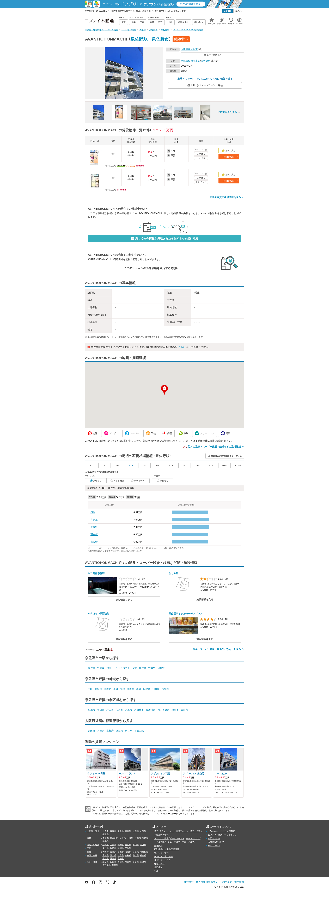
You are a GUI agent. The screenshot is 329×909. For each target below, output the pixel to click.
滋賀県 (119, 730)
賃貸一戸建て (196, 831)
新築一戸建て (174, 842)
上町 (115, 688)
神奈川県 (114, 838)
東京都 (105, 838)
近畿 (89, 852)
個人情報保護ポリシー (208, 881)
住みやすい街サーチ (163, 856)
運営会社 (189, 881)
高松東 (98, 688)
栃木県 (145, 838)
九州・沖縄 (92, 862)
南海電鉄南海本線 (190, 60)
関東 (89, 838)
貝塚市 (91, 709)
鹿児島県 (106, 865)
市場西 (165, 688)
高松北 (107, 688)
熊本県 (128, 862)
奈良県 (128, 730)
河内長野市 (163, 709)
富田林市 (139, 709)
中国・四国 (92, 855)
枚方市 (110, 709)
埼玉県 (123, 838)
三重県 (128, 848)
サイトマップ (214, 845)
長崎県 (121, 862)
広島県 (105, 855)
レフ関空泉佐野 (96, 573)
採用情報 (239, 881)
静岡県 (121, 848)
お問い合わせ (214, 838)
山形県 (143, 831)
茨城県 (138, 838)
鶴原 (92, 512)
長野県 (121, 844)
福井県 (143, 844)
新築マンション (177, 838)
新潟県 (105, 844)
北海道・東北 (93, 831)
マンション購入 (161, 838)
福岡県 (105, 862)
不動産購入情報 (161, 835)
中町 (90, 688)
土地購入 (158, 845)
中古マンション (193, 838)
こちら (182, 347)
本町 (138, 688)
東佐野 (94, 541)
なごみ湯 (173, 573)
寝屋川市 (150, 709)
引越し (157, 871)
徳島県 (143, 855)
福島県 (105, 834)
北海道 (105, 831)
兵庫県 (100, 730)
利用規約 (227, 881)
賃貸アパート (182, 831)
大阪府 (184, 49)
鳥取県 (121, 855)
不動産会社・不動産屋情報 (166, 849)
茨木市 (119, 709)
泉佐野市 (160, 39)
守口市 (100, 709)
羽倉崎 (94, 534)
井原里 (94, 519)
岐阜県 (113, 848)
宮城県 (128, 831)
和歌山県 (139, 730)
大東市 (184, 709)
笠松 (122, 688)
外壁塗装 (158, 867)
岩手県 (121, 831)
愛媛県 (113, 858)
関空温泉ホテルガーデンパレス (185, 613)
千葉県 (130, 838)
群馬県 (105, 841)
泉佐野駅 (139, 39)
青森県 (113, 831)
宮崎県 (143, 862)
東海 (89, 848)
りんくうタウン (121, 668)
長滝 (134, 668)
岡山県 (113, 855)
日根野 (161, 668)
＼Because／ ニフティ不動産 (221, 831)
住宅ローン (159, 863)
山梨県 (113, 844)
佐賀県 (113, 862)
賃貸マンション (166, 831)
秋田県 (136, 831)
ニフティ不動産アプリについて (222, 835)
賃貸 (156, 831)
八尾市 (128, 709)
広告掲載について (216, 842)
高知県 (121, 858)
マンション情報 (161, 853)
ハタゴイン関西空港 (98, 613)
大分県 (136, 862)
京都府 (110, 730)
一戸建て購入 (160, 842)
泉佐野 (94, 527)
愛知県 (105, 848)
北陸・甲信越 (93, 844)
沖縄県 (115, 865)
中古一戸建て (188, 842)
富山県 (128, 844)
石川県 (136, 844)
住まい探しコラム (162, 860)
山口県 (136, 855)
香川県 (105, 858)
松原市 (175, 709)
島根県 (128, 855)
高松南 (130, 688)
